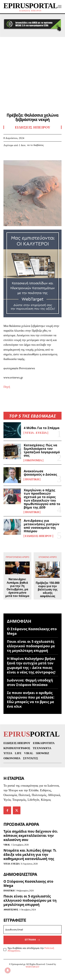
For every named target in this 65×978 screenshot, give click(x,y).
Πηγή (6, 386)
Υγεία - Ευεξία (36, 432)
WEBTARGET (32, 966)
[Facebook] (6, 155)
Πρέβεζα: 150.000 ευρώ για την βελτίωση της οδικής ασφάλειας (47, 589)
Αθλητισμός (10, 909)
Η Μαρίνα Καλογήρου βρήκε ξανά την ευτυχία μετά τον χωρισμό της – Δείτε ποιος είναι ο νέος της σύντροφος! (31, 665)
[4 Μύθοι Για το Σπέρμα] (12, 430)
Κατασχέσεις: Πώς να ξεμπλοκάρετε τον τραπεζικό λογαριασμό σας (42, 450)
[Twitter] (14, 155)
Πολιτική (32, 479)
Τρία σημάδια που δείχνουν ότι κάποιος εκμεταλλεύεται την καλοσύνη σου (30, 835)
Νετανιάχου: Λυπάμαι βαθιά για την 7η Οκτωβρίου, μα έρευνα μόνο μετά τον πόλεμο (17, 588)
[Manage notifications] (7, 970)
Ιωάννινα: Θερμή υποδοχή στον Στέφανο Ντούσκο (30, 682)
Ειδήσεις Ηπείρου (38, 536)
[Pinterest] (22, 155)
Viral (6, 844)
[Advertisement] (32, 71)
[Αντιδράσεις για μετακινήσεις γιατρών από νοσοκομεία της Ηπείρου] (12, 527)
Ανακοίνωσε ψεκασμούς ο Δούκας (40, 473)
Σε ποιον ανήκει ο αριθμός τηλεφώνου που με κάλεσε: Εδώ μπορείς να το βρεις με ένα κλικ (30, 699)
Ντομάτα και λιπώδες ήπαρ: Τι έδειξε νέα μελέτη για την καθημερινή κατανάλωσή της (29, 854)
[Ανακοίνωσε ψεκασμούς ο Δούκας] (12, 475)
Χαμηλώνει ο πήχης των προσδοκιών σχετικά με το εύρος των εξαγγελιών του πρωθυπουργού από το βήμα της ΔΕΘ (42, 498)
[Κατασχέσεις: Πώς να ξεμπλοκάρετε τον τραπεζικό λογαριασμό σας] (12, 451)
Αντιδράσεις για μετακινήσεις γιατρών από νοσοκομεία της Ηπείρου (41, 525)
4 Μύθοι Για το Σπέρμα (41, 428)
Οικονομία (33, 460)
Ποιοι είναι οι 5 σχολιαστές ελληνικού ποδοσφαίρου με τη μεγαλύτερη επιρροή (31, 646)
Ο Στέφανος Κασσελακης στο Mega (32, 631)
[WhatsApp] (30, 155)
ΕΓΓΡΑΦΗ (30, 939)
